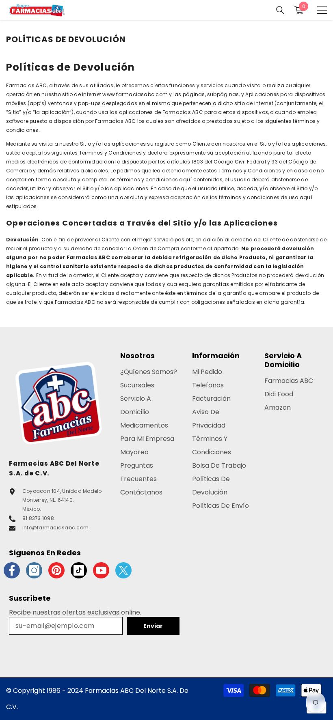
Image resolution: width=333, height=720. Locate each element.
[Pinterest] (56, 570)
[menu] (322, 10)
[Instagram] (34, 570)
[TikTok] (79, 570)
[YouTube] (101, 570)
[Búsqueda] (280, 10)
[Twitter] (123, 570)
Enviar (153, 626)
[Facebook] (12, 570)
